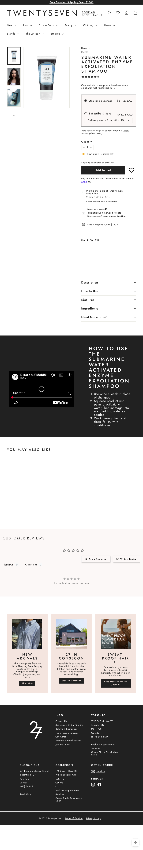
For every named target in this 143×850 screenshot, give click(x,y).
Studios (56, 34)
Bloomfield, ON (28, 774)
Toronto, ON (97, 725)
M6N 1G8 (96, 728)
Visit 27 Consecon (71, 680)
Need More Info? (94, 317)
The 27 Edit (33, 34)
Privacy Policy (93, 818)
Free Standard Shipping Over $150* (71, 2)
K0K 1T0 (59, 778)
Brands (11, 34)
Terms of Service (73, 818)
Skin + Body (47, 25)
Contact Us (61, 721)
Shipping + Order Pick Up (69, 725)
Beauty (69, 25)
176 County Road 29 (66, 771)
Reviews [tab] (8, 564)
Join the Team (62, 744)
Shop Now (27, 683)
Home (108, 25)
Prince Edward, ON (65, 774)
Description (89, 282)
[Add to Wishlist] (131, 170)
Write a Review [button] (128, 559)
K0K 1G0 (24, 778)
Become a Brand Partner (68, 740)
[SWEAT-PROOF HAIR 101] (116, 634)
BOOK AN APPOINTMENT (92, 13)
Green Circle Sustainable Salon (104, 753)
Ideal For (87, 300)
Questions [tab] (31, 564)
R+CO (84, 52)
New (10, 25)
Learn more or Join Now (114, 216)
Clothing (89, 25)
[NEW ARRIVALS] (27, 634)
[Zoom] (46, 77)
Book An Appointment (103, 744)
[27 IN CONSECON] (71, 634)
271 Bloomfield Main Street (34, 771)
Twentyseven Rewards (66, 733)
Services (95, 748)
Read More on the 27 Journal (115, 683)
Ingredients (89, 308)
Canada (95, 733)
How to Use (89, 291)
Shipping (85, 162)
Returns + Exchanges (66, 728)
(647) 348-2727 (99, 736)
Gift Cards (60, 736)
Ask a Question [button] (98, 559)
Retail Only (25, 794)
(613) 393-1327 (28, 786)
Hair (26, 25)
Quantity (86, 141)
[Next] (14, 114)
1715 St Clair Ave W (102, 721)
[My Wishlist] (118, 13)
